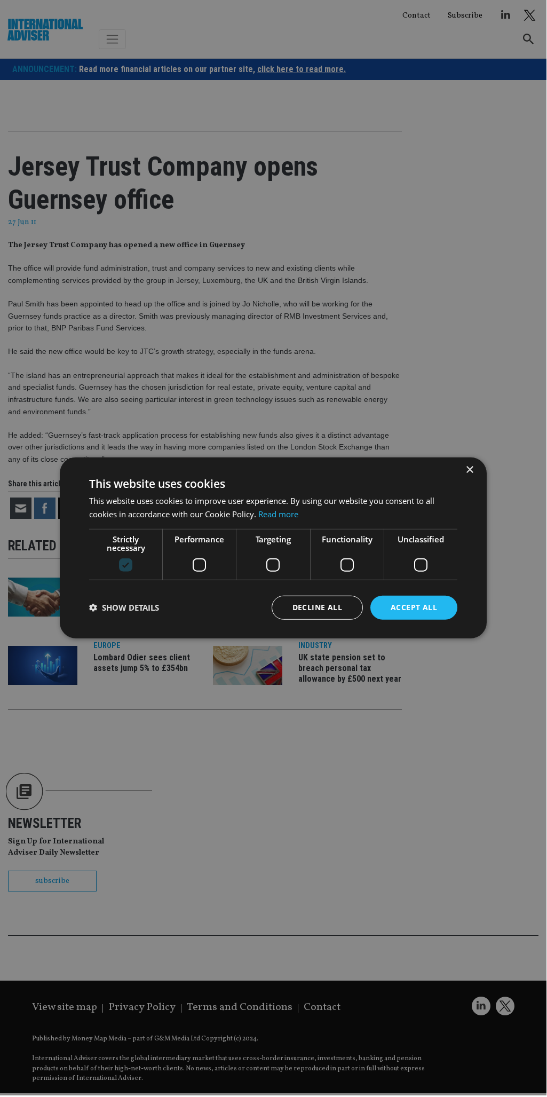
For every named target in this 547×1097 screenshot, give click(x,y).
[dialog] (273, 547)
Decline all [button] (317, 607)
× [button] (469, 470)
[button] (124, 607)
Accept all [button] (414, 607)
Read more (278, 514)
